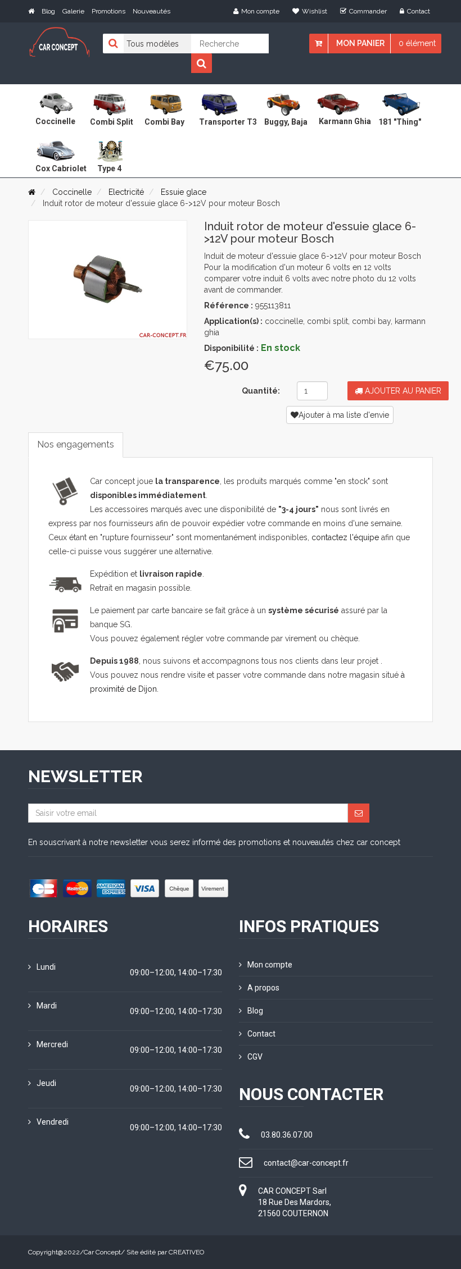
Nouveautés (151, 11)
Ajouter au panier (402, 390)
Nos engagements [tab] (75, 444)
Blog (48, 11)
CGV (255, 1056)
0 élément (417, 43)
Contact (418, 11)
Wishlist (314, 11)
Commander (368, 11)
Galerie (73, 11)
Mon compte (260, 11)
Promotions (108, 11)
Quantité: (261, 390)
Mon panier (360, 43)
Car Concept (102, 1252)
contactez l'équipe (345, 537)
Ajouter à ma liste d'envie (344, 414)
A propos (263, 987)
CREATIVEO (186, 1252)
